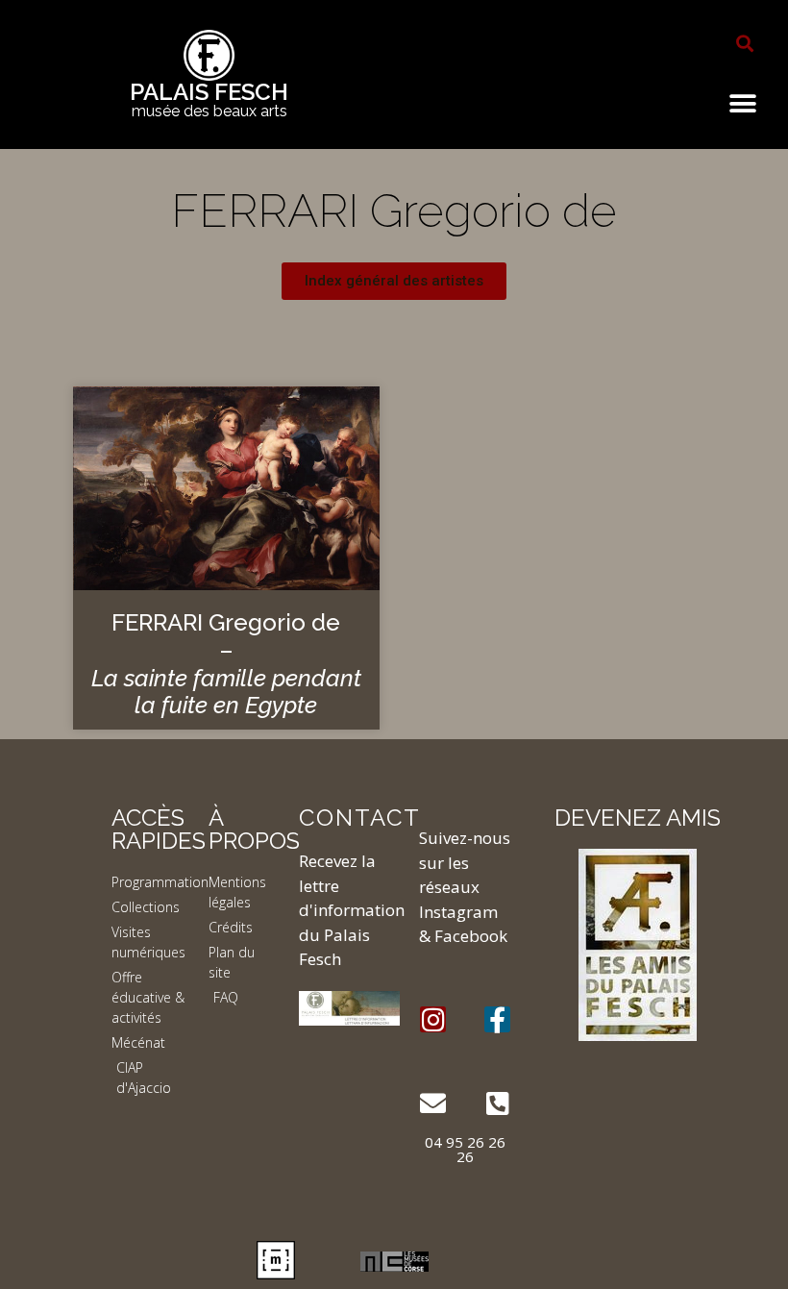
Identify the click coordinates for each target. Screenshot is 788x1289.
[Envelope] (433, 1103)
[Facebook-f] (497, 1019)
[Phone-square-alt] (497, 1103)
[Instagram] (433, 1019)
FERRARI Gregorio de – (226, 663)
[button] (745, 43)
